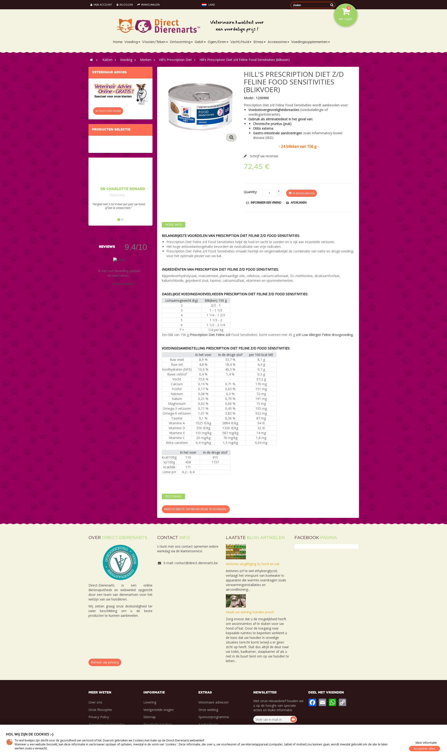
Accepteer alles (424, 748)
